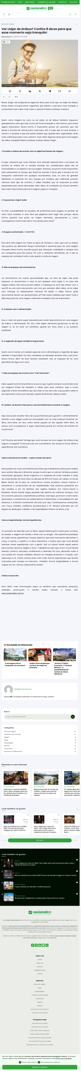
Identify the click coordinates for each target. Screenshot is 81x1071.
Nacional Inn (6, 37)
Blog (20, 2)
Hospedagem (9, 743)
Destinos (40, 967)
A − (10, 97)
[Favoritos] (70, 14)
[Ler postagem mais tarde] (76, 24)
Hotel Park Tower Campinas (39, 1031)
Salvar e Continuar (39, 1067)
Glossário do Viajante (46, 2)
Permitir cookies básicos (29, 1062)
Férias (6, 740)
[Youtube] (43, 947)
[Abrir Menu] (4, 14)
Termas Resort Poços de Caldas (40, 1041)
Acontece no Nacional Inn (13, 751)
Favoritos (62, 2)
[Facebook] (32, 947)
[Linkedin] (39, 947)
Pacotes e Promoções (40, 1013)
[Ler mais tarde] (27, 771)
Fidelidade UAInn (40, 970)
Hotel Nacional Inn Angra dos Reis (39, 1038)
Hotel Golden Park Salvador (39, 1034)
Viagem (6, 737)
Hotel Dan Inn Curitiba (40, 1023)
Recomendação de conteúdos (50, 1062)
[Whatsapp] (47, 947)
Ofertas (39, 974)
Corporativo (8, 749)
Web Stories (29, 2)
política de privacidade (63, 1058)
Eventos (7, 746)
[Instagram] (36, 947)
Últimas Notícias (8, 2)
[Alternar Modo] (16, 96)
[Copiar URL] (69, 91)
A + (4, 97)
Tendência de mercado (12, 734)
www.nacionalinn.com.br (13, 593)
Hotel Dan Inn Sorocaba (40, 1027)
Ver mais (39, 840)
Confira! (51, 697)
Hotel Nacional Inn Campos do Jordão (40, 1045)
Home (40, 959)
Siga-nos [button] (73, 2)
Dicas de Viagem (8, 24)
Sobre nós (39, 963)
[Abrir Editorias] (10, 14)
